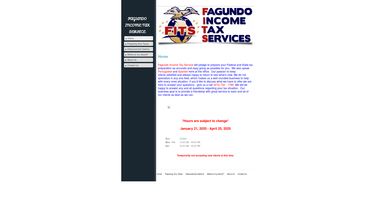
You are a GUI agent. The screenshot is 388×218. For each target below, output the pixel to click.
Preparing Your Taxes (138, 43)
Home (131, 38)
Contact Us (133, 65)
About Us (132, 59)
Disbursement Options (138, 49)
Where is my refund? (137, 54)
